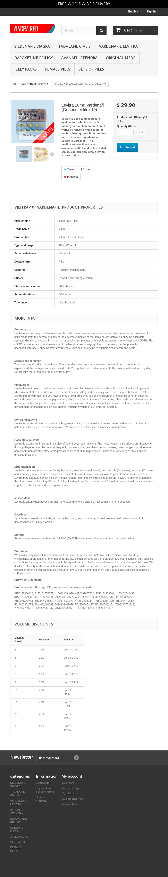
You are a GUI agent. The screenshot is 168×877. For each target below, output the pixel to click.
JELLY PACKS (25, 69)
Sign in (151, 11)
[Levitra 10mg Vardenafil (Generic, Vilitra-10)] (24, 154)
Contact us (42, 782)
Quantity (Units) (126, 126)
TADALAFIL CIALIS (74, 46)
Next (52, 154)
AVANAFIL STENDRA (79, 57)
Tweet (70, 169)
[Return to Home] (14, 84)
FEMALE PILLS (57, 69)
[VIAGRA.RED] (32, 29)
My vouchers (69, 804)
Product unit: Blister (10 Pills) (132, 119)
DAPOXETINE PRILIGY (33, 57)
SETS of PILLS (91, 69)
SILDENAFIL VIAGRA (32, 46)
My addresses (70, 793)
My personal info (72, 798)
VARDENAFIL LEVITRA (118, 46)
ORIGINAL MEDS (120, 57)
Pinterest (72, 176)
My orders (67, 782)
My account (71, 776)
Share (86, 169)
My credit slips (70, 788)
